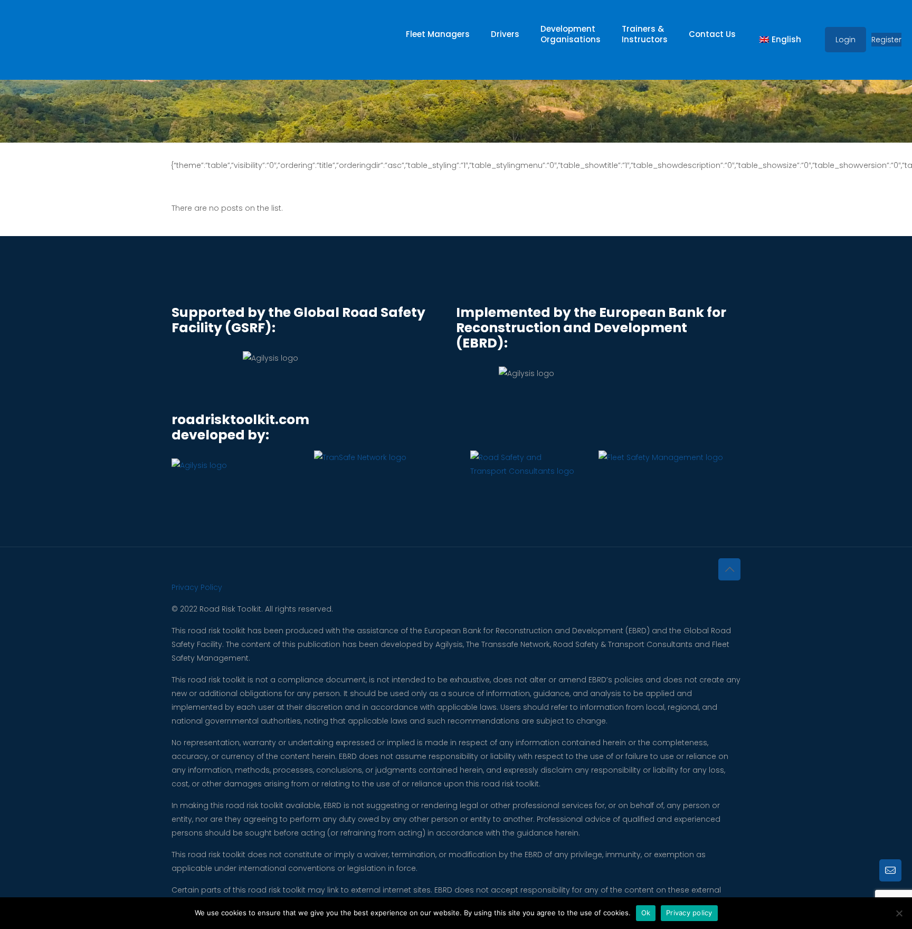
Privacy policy (689, 912)
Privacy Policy (197, 587)
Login (845, 39)
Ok (646, 912)
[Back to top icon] (729, 569)
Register (886, 39)
